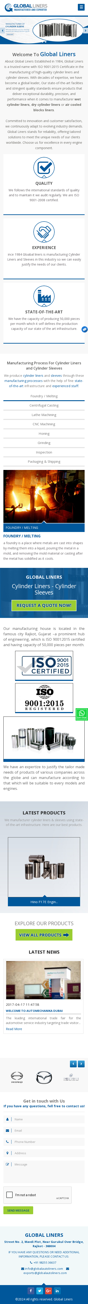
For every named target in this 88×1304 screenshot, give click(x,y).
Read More (14, 1029)
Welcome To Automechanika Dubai (34, 1011)
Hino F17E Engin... (44, 901)
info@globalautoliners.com (44, 1269)
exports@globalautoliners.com (45, 1273)
